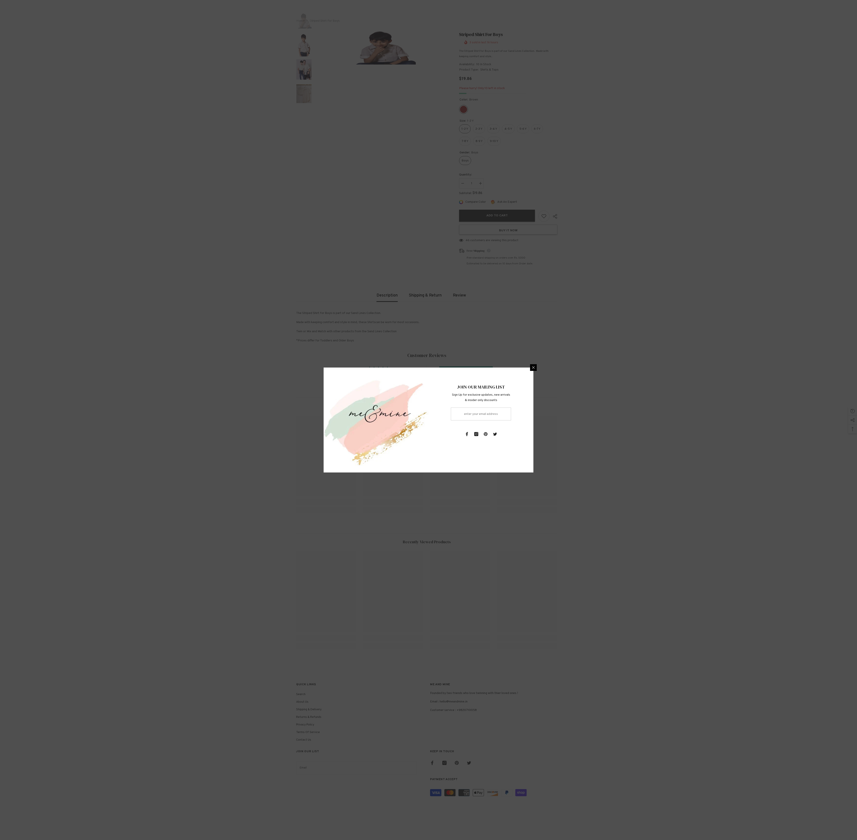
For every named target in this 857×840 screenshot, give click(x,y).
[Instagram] (476, 434)
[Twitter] (495, 434)
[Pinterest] (485, 434)
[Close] (533, 367)
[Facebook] (467, 434)
